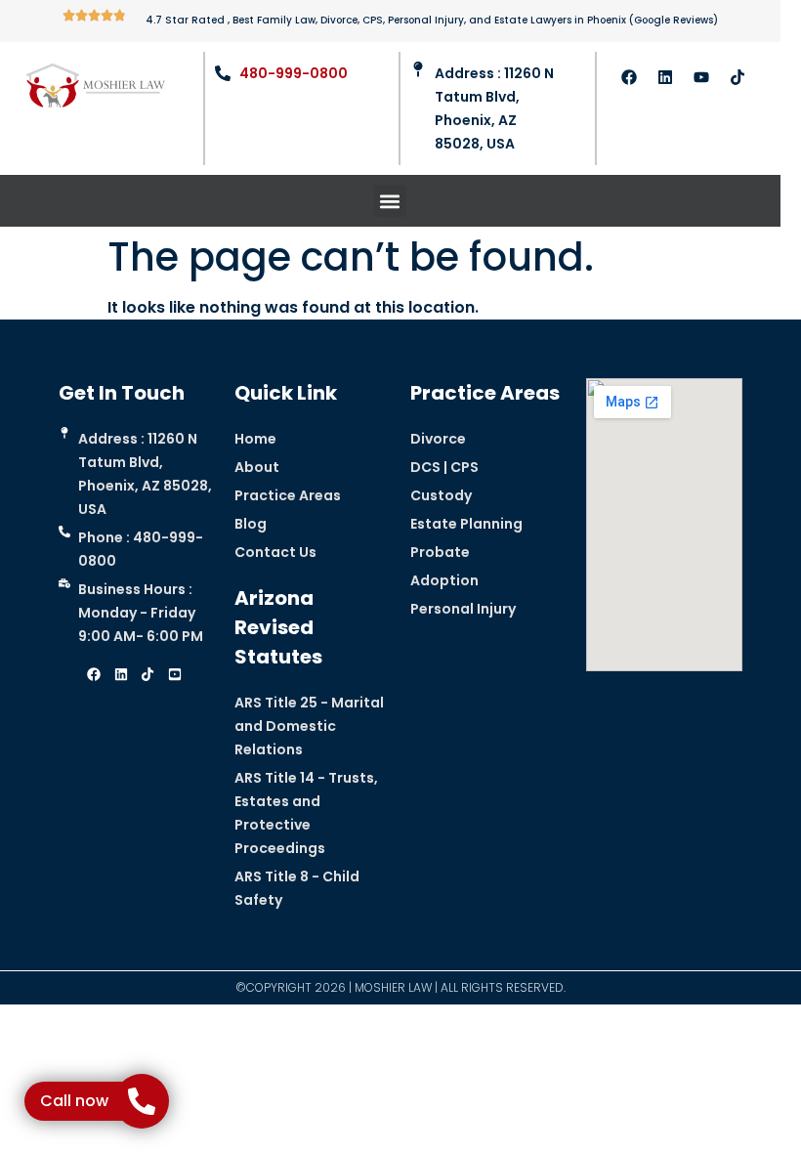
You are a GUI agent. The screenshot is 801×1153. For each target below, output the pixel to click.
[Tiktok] (737, 77)
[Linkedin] (665, 77)
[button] (390, 201)
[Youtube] (701, 77)
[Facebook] (629, 77)
